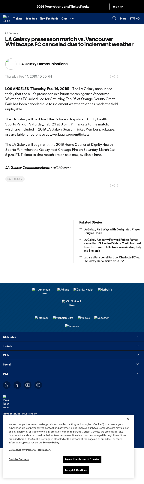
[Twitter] (6, 385)
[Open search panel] (114, 18)
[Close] (128, 419)
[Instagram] (38, 385)
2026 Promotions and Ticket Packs (63, 6)
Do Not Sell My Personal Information (29, 449)
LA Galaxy (15, 179)
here (97, 155)
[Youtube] (28, 385)
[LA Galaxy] (6, 18)
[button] (72, 18)
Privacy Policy (51, 442)
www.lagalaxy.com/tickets (69, 134)
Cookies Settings (19, 459)
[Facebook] (17, 385)
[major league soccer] (6, 402)
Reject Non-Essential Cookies (82, 459)
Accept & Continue (76, 470)
